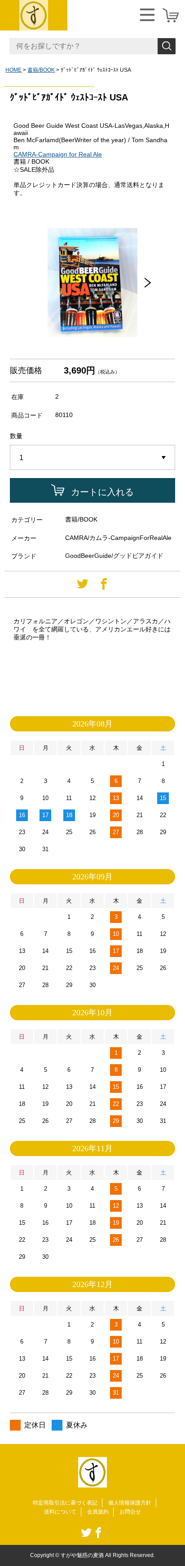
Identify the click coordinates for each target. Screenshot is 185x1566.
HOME (13, 70)
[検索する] (167, 46)
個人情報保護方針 (129, 1503)
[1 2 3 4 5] (92, 457)
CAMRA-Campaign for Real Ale (57, 154)
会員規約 (98, 1512)
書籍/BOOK (41, 70)
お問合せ (130, 1512)
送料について (60, 1512)
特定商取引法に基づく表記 (65, 1503)
